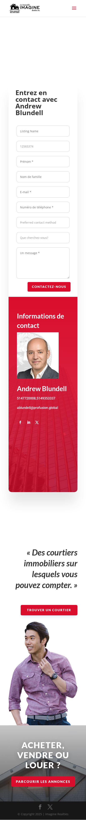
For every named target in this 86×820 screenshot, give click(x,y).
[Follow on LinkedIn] (28, 422)
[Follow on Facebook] (20, 422)
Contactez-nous (49, 286)
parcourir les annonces (43, 781)
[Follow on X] (37, 422)
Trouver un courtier (49, 610)
